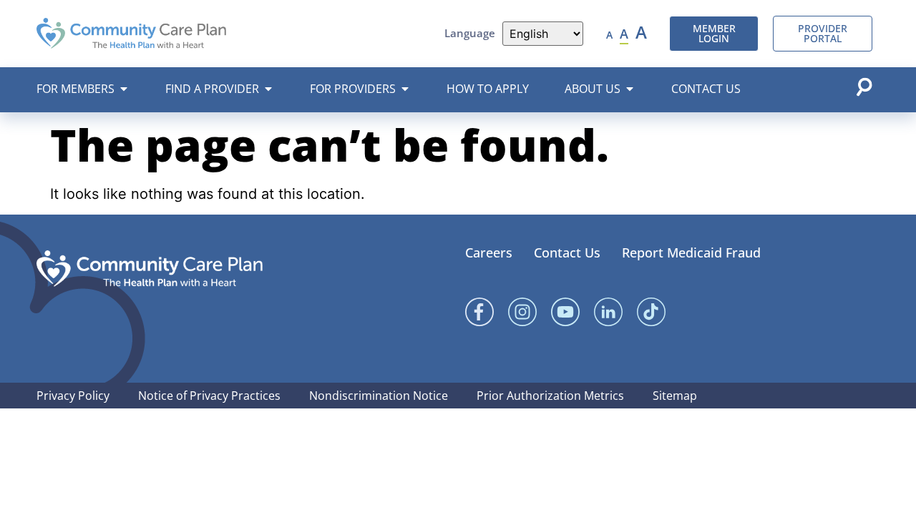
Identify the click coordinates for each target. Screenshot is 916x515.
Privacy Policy (72, 395)
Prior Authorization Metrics (550, 395)
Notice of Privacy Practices (209, 395)
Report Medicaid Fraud (691, 252)
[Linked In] (608, 312)
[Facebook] (479, 312)
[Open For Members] (124, 88)
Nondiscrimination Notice (378, 395)
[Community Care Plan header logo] (131, 33)
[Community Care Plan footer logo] (149, 268)
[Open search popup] (863, 86)
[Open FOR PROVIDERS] (405, 88)
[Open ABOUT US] (629, 88)
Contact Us (567, 252)
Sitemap (675, 395)
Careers (488, 252)
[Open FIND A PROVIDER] (268, 88)
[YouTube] (565, 312)
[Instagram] (522, 312)
